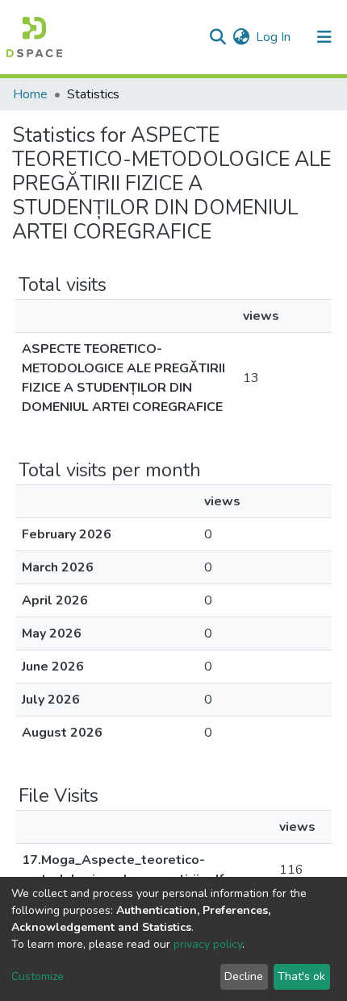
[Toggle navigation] (324, 37)
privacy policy (208, 944)
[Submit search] (217, 37)
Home (30, 94)
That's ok (301, 976)
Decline (243, 976)
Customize (37, 976)
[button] (241, 37)
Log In (274, 37)
